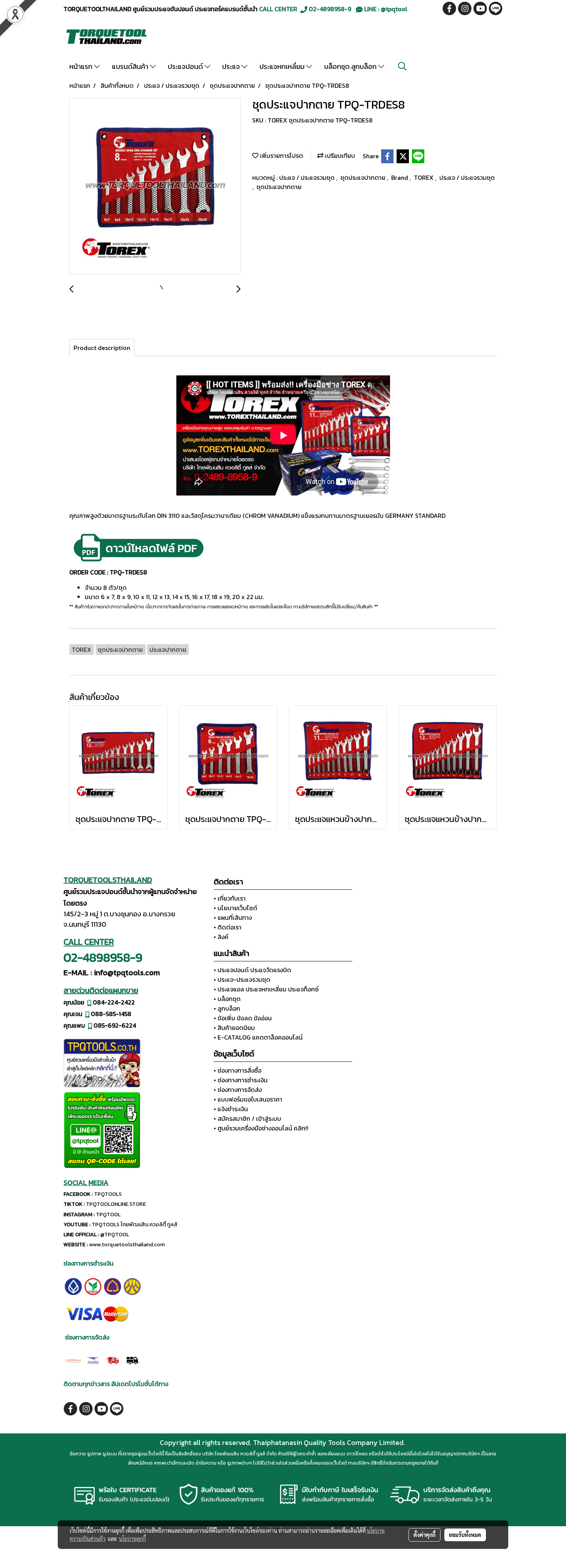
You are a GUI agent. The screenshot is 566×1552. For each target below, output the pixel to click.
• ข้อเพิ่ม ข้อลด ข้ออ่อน (243, 1018)
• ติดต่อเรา (227, 927)
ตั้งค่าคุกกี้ (424, 1534)
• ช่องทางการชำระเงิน (241, 1080)
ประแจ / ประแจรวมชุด (307, 177)
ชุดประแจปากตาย (363, 177)
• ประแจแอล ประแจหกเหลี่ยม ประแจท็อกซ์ (266, 989)
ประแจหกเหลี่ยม (283, 66)
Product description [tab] (102, 347)
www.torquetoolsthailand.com (127, 1245)
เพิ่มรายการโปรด (280, 155)
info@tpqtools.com (127, 972)
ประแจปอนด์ (186, 66)
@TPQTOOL (114, 1235)
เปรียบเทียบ (339, 155)
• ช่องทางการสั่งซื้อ (237, 1070)
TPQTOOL (108, 1214)
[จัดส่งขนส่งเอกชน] (132, 1359)
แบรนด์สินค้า (131, 66)
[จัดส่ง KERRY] (73, 1359)
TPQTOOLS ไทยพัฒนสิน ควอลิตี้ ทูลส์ (135, 1225)
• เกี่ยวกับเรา (230, 898)
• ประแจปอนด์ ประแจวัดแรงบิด (252, 969)
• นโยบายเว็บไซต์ (235, 907)
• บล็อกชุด (227, 998)
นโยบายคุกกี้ (132, 1538)
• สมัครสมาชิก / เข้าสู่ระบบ (247, 1118)
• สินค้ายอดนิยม (234, 1027)
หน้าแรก (81, 66)
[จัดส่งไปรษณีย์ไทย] (93, 1359)
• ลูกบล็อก (227, 1008)
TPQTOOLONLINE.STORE (116, 1204)
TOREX (424, 177)
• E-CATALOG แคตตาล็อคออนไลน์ (258, 1037)
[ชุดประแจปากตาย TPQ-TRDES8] (155, 186)
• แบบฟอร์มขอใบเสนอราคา (248, 1099)
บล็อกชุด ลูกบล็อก (351, 66)
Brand (400, 177)
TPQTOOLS (108, 1194)
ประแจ (231, 66)
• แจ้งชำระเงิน (231, 1108)
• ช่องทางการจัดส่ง (238, 1089)
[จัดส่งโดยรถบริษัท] (112, 1359)
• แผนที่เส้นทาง (233, 917)
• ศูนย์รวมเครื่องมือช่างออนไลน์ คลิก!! (261, 1128)
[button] (402, 66)
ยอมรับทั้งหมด (465, 1534)
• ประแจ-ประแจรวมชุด (242, 979)
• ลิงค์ (221, 936)
